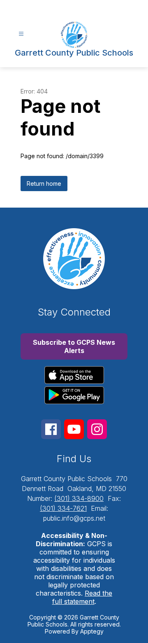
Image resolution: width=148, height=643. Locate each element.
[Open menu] (21, 34)
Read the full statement (82, 597)
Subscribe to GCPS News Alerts (74, 346)
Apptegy (92, 631)
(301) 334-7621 (63, 508)
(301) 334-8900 (79, 498)
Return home (44, 183)
